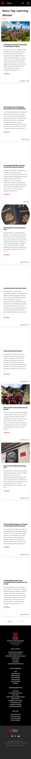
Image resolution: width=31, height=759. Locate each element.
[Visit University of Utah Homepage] (2, 3)
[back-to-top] (29, 756)
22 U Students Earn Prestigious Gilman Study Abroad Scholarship (15, 108)
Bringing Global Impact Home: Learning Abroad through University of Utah (15, 582)
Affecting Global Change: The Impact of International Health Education (15, 525)
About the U (14, 745)
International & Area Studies (15, 700)
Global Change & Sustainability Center (15, 696)
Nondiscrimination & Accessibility (12, 743)
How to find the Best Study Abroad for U (15, 467)
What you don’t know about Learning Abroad (15, 408)
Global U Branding (15, 720)
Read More (7, 73)
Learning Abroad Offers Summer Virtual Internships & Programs (14, 166)
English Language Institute (15, 654)
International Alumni (15, 702)
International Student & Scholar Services (15, 656)
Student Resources (15, 675)
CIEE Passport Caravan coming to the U (14, 228)
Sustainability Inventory (16, 704)
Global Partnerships (16, 681)
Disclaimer (24, 743)
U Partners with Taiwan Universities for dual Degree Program (15, 45)
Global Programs (15, 673)
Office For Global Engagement (15, 652)
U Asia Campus (15, 659)
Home (15, 671)
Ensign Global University (15, 706)
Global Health (15, 694)
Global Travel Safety (15, 714)
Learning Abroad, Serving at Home (15, 288)
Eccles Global (15, 691)
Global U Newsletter (15, 716)
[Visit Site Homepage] (15, 639)
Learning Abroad (15, 658)
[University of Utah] (15, 730)
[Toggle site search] (22, 3)
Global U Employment (15, 718)
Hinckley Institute (15, 698)
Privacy (8, 745)
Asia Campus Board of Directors (15, 663)
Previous (10, 621)
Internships (15, 683)
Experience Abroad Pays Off (13, 351)
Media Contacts (22, 745)
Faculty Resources (15, 677)
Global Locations (15, 679)
